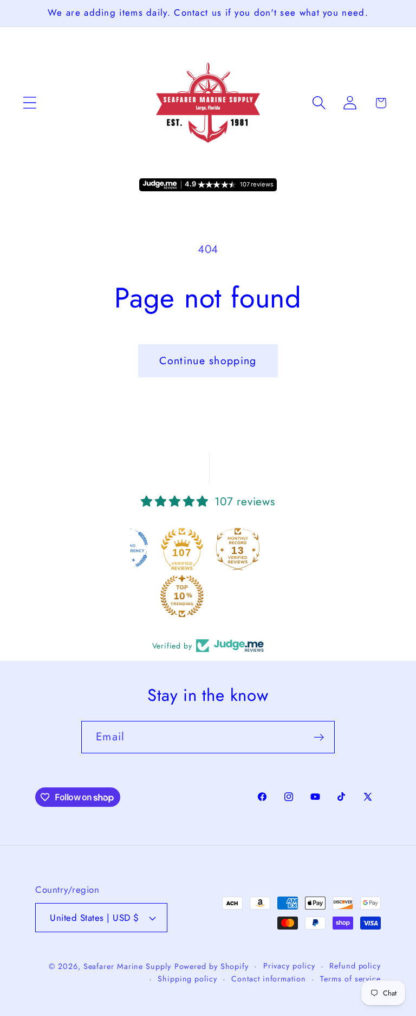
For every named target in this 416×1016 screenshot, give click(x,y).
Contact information (268, 978)
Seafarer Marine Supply (127, 966)
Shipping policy (187, 978)
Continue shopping (207, 360)
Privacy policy (289, 965)
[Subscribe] (318, 737)
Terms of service (350, 978)
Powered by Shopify (211, 966)
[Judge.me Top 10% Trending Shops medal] (182, 596)
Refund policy (355, 965)
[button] (29, 103)
